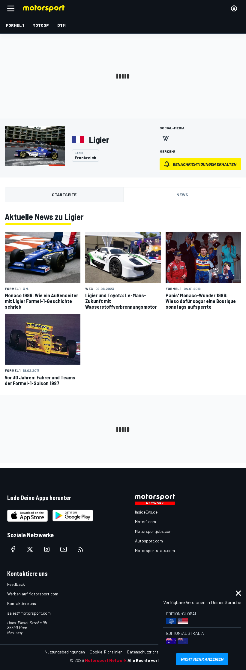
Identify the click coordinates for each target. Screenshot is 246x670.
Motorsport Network (106, 660)
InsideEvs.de (146, 511)
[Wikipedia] (166, 138)
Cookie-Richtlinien (106, 651)
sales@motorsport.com (29, 613)
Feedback (16, 584)
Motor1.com (145, 521)
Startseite (64, 194)
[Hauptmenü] (11, 8)
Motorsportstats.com (155, 550)
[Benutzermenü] (234, 8)
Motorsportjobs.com (153, 531)
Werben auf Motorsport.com (32, 593)
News (182, 194)
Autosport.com (149, 540)
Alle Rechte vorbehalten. (152, 660)
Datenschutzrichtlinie (146, 651)
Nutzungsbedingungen (65, 651)
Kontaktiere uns (21, 603)
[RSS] (80, 549)
